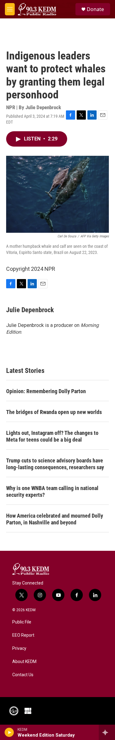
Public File (21, 622)
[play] (9, 732)
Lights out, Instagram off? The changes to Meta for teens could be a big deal (52, 436)
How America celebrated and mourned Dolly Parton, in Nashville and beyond (54, 519)
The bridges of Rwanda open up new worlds (54, 412)
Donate (95, 9)
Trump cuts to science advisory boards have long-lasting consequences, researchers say (55, 463)
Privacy (19, 648)
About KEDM (24, 661)
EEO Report (23, 635)
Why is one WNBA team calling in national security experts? (52, 491)
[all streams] (107, 732)
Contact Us (22, 675)
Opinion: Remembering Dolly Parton (46, 391)
